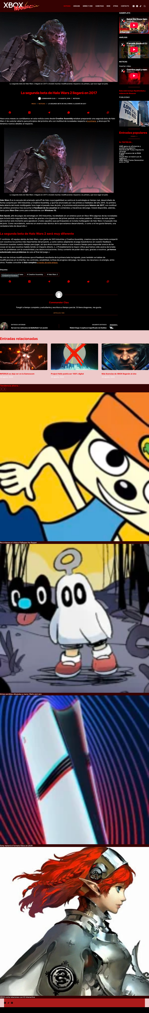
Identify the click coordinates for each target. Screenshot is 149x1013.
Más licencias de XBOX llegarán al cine (119, 374)
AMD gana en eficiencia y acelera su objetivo (130, 147)
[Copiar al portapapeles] (108, 112)
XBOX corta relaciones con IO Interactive (17, 997)
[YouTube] (137, 6)
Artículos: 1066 (58, 313)
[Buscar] (145, 6)
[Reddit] (88, 112)
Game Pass (99, 6)
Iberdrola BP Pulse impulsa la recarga (131, 151)
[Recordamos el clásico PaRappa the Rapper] (74, 466)
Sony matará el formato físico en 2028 (16, 845)
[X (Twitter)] (133, 6)
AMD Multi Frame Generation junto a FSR (131, 161)
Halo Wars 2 (52, 274)
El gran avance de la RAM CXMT (130, 154)
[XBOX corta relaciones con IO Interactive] (74, 921)
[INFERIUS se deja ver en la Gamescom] (23, 357)
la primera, (92, 121)
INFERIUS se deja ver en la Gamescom (17, 374)
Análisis (76, 6)
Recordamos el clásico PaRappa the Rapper (18, 542)
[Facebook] (10, 112)
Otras (115, 6)
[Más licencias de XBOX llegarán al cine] (125, 357)
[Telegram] (49, 112)
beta (20, 274)
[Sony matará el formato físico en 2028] (74, 769)
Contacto (125, 6)
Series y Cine (88, 6)
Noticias (67, 6)
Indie (108, 6)
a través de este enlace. (47, 262)
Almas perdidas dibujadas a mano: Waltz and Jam (21, 694)
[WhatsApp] (69, 112)
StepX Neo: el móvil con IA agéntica (130, 158)
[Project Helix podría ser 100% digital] (74, 357)
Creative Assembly (35, 274)
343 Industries (7, 274)
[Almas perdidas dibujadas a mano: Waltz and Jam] (74, 618)
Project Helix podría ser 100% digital (67, 374)
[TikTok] (140, 6)
